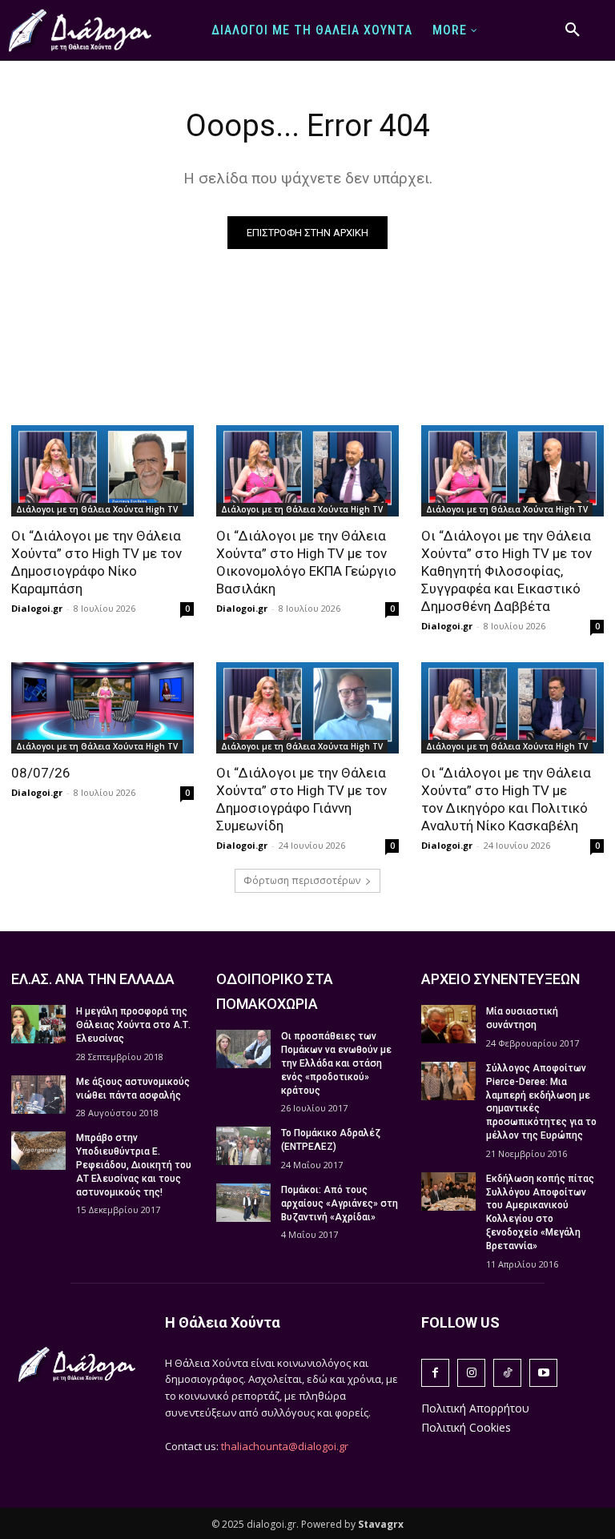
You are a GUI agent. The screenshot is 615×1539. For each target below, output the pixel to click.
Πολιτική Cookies (466, 1427)
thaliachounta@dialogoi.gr (284, 1446)
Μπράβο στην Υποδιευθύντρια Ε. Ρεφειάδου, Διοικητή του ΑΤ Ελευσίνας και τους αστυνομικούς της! (133, 1164)
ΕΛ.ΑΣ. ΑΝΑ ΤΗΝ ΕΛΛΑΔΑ (93, 978)
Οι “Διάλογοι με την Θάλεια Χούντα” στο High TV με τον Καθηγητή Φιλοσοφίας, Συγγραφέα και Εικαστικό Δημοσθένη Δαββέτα (506, 571)
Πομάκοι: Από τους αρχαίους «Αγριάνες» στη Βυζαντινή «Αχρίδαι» (339, 1203)
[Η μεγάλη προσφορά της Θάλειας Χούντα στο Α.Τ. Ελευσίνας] (38, 1024)
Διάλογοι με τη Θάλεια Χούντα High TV (97, 509)
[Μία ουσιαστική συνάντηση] (448, 1024)
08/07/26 (40, 773)
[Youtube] (543, 1373)
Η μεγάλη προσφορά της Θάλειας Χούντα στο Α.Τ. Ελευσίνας (133, 1025)
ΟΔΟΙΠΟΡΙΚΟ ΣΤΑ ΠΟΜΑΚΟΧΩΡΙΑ (274, 991)
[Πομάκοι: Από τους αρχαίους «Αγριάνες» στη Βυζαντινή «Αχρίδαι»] (243, 1202)
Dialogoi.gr (36, 608)
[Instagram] (471, 1373)
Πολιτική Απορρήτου (475, 1408)
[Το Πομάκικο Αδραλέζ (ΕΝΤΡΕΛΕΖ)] (243, 1146)
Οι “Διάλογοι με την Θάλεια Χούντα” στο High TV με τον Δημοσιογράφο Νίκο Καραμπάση (96, 562)
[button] (572, 30)
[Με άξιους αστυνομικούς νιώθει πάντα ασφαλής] (38, 1094)
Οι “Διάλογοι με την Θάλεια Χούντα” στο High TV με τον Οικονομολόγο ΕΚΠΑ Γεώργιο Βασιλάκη (306, 562)
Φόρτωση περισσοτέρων (301, 880)
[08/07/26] (102, 707)
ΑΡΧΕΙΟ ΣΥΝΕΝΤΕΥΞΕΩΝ (500, 978)
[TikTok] (507, 1373)
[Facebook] (435, 1373)
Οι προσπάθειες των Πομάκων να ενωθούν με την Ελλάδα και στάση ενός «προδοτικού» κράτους (336, 1063)
